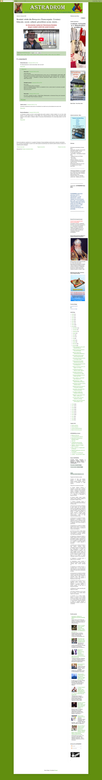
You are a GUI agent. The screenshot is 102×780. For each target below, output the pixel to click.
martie (74, 341)
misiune (28, 54)
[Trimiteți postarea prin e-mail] (32, 52)
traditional (58, 54)
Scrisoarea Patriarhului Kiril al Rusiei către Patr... (79, 376)
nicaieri (31, 54)
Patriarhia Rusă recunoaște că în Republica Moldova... (79, 387)
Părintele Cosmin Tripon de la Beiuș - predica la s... (79, 395)
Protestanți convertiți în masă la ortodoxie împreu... (79, 384)
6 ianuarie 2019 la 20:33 (37, 82)
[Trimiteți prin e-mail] (35, 53)
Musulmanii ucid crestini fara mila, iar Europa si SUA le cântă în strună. (81, 640)
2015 (73, 409)
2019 (73, 326)
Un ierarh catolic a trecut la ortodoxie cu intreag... (78, 398)
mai (74, 338)
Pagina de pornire (41, 147)
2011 (73, 416)
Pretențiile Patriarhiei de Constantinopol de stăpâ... (78, 373)
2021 (73, 323)
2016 (73, 407)
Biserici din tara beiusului (77, 429)
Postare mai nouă (20, 147)
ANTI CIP (73, 441)
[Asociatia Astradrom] (71, 307)
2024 (73, 317)
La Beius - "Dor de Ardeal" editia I (78, 454)
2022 (73, 321)
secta (55, 54)
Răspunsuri (24, 69)
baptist (25, 54)
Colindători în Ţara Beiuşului (77, 452)
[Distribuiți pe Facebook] (39, 53)
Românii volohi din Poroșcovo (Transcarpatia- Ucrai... (79, 401)
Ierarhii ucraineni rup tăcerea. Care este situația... (79, 350)
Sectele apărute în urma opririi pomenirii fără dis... (79, 347)
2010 (73, 418)
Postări (73, 746)
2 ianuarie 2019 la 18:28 (34, 112)
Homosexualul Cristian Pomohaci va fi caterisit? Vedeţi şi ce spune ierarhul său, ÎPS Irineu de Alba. (81, 677)
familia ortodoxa (75, 425)
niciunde (34, 54)
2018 (73, 404)
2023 (73, 319)
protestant (41, 54)
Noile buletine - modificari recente (81, 716)
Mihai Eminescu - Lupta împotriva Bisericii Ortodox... (79, 381)
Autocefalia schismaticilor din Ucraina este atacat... (78, 390)
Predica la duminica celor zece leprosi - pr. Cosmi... (79, 367)
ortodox (37, 54)
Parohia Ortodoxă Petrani (77, 428)
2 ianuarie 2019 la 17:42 (32, 104)
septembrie (75, 331)
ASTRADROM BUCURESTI (77, 436)
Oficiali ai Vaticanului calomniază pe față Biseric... (79, 353)
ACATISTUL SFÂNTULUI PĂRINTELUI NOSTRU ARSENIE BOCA (78, 617)
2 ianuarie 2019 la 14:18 (33, 62)
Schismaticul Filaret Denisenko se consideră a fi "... (79, 364)
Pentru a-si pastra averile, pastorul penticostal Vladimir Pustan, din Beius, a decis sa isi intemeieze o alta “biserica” (78, 628)
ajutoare (22, 54)
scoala (52, 54)
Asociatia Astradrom (74, 306)
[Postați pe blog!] (36, 53)
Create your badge (73, 308)
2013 (73, 412)
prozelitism (46, 54)
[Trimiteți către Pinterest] (40, 53)
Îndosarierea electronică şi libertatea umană (77, 439)
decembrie (75, 328)
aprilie (74, 340)
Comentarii (74, 748)
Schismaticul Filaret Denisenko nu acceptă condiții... (79, 359)
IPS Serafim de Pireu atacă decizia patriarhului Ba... (78, 356)
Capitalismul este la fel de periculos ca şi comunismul (77, 443)
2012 (73, 414)
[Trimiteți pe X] (38, 53)
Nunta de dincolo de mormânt (81, 665)
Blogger (56, 770)
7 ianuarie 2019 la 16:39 (34, 93)
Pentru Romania (75, 426)
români (49, 54)
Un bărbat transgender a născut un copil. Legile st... (78, 370)
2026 (73, 314)
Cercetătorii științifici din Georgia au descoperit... (78, 393)
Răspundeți (22, 66)
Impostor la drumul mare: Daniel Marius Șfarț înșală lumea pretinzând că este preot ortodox (81, 705)
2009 (73, 419)
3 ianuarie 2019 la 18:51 (34, 71)
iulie (74, 335)
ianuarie (74, 345)
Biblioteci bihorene (75, 435)
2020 (73, 324)
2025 (73, 316)
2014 (73, 411)
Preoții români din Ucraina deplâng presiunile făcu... (78, 362)
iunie (74, 336)
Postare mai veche (62, 147)
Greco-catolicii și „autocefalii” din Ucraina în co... (78, 378)
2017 (73, 405)
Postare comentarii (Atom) (27, 149)
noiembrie (75, 329)
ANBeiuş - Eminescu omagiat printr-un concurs (77, 446)
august (74, 333)
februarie (75, 343)
